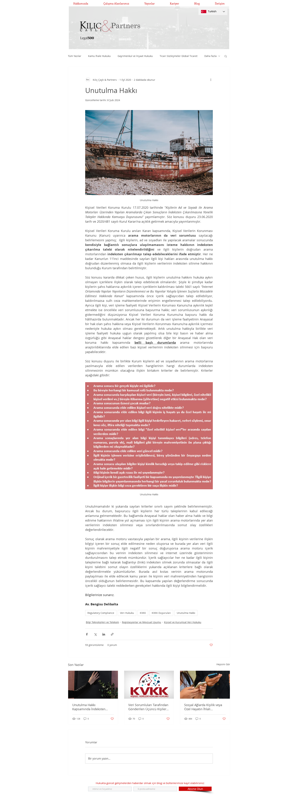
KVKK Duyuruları (161, 612)
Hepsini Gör (223, 664)
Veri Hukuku (127, 612)
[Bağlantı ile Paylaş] (112, 634)
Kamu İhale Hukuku (99, 56)
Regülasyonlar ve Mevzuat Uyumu (141, 622)
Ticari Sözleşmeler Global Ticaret (178, 56)
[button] (225, 56)
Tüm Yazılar (74, 56)
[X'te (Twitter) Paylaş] (95, 634)
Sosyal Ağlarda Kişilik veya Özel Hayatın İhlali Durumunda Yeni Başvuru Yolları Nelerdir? (203, 707)
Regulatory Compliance (100, 612)
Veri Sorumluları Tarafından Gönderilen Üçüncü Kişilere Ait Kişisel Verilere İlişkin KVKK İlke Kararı (148, 707)
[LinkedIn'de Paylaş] (103, 634)
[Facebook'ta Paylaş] (86, 634)
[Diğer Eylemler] (211, 80)
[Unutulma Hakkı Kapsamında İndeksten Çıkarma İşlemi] (93, 685)
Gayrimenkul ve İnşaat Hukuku (135, 56)
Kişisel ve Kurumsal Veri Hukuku (182, 622)
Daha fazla (210, 56)
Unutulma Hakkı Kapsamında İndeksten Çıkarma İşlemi (88, 707)
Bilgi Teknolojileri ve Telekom (102, 622)
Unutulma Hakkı (186, 612)
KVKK (143, 612)
